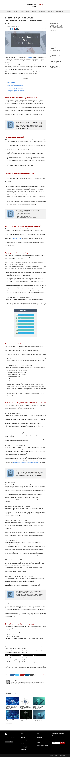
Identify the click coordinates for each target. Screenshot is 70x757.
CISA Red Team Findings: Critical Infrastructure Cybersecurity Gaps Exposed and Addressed (56, 63)
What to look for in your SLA (13, 87)
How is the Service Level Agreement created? (15, 85)
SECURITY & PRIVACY (59, 11)
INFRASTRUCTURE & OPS (42, 11)
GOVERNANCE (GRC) (51, 11)
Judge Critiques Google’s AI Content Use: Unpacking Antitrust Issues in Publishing (56, 47)
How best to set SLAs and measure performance (16, 88)
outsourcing (30, 57)
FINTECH (22, 11)
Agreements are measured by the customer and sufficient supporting (26, 462)
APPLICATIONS (34, 11)
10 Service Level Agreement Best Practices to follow (16, 90)
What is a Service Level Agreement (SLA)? (15, 80)
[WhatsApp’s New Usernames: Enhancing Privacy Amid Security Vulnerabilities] (26, 701)
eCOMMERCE (9, 11)
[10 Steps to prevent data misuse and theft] (26, 714)
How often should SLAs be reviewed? (14, 91)
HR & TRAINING (28, 11)
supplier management (24, 646)
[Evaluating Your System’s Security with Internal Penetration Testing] (12, 714)
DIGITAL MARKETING (16, 11)
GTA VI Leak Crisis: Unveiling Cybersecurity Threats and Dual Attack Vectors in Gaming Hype (56, 52)
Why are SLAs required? (12, 82)
